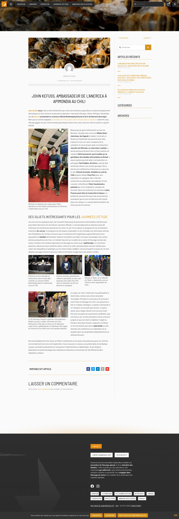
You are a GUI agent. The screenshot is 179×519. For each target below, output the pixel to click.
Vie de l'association (76, 80)
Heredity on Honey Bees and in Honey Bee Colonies (74, 120)
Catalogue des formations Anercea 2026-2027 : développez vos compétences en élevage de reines (134, 77)
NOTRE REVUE (139, 494)
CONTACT (142, 498)
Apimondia (32, 111)
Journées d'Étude (60, 4)
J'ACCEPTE (96, 515)
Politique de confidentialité (132, 515)
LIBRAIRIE (150, 494)
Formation (45, 4)
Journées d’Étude (94, 217)
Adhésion (21, 4)
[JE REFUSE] (175, 515)
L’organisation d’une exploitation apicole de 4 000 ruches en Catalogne (133, 64)
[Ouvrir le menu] (10, 4)
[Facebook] (92, 486)
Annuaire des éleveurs (82, 4)
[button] (88, 369)
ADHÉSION (94, 494)
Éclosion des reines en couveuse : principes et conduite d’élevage (132, 91)
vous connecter (44, 389)
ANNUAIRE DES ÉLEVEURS (127, 498)
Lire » (119, 71)
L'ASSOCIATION (96, 498)
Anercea (36, 117)
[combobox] (131, 47)
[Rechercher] (148, 47)
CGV (117, 506)
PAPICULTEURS (110, 498)
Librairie (33, 4)
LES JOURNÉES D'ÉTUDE (123, 494)
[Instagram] (98, 486)
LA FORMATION (107, 494)
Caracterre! (136, 506)
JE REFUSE (110, 515)
